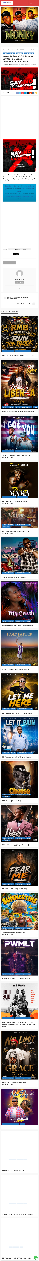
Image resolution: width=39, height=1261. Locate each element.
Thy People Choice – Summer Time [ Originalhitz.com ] (14, 933)
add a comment (9, 262)
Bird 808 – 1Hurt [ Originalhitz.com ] (14, 1170)
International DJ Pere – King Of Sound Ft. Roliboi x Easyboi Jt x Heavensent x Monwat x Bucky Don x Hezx (18, 1024)
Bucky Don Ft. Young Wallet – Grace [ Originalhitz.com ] (14, 1083)
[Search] (35, 3)
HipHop (18, 407)
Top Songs (6, 796)
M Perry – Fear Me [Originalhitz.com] (14, 888)
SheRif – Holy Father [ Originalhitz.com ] (15, 669)
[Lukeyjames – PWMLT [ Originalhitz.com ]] (19, 957)
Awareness (6, 496)
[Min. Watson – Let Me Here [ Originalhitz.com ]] (19, 691)
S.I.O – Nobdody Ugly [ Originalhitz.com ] (15, 845)
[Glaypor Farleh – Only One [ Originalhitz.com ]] (19, 1193)
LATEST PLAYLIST (29, 53)
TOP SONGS (6, 526)
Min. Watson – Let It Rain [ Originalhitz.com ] (17, 757)
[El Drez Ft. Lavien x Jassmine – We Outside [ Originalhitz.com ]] (19, 518)
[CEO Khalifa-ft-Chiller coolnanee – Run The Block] (19, 334)
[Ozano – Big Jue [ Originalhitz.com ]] (19, 555)
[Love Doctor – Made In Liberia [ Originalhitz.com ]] (19, 384)
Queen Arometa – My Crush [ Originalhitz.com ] (17, 625)
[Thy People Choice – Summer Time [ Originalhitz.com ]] (19, 911)
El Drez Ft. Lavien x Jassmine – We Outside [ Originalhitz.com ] (16, 532)
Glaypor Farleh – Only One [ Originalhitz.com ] (17, 1214)
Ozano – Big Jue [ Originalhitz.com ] (14, 577)
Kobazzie (27, 64)
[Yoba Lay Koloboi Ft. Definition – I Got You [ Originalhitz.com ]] (19, 434)
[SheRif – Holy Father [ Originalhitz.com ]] (19, 648)
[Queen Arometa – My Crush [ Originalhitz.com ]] (19, 602)
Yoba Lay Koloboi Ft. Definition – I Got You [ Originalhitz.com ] (16, 456)
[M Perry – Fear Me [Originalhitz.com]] (19, 867)
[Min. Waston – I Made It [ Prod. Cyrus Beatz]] (19, 1236)
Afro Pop (11, 53)
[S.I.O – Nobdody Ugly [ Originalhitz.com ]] (19, 823)
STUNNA (33, 64)
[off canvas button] (31, 3)
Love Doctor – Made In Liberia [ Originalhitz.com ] (18, 411)
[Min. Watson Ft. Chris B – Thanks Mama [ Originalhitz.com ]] (19, 480)
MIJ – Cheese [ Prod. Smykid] (11, 801)
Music (28, 351)
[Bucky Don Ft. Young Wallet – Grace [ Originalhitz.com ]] (19, 1055)
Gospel (13, 496)
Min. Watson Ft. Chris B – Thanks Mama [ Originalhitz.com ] (15, 502)
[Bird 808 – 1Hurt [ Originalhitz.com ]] (19, 1149)
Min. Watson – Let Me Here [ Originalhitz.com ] (17, 713)
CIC (23, 64)
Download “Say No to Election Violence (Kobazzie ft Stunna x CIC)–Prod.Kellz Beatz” (19, 192)
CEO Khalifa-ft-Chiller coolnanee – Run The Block (18, 355)
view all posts (19, 282)
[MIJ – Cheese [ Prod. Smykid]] (19, 779)
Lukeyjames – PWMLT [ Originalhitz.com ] (16, 978)
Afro (5, 53)
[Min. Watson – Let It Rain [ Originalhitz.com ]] (19, 735)
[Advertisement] (19, 117)
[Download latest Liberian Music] (7, 3)
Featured (19, 53)
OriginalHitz (8, 64)
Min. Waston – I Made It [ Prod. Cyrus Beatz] (16, 1258)
